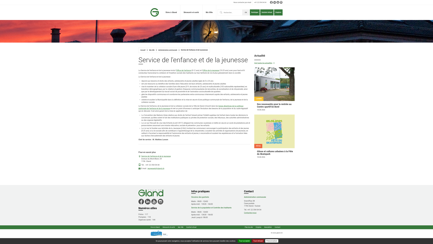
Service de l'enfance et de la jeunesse (156, 156)
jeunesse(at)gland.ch (156, 168)
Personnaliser (271, 241)
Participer (254, 12)
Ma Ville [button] (209, 12)
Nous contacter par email (242, 2)
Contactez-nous (250, 213)
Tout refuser (258, 241)
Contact (277, 227)
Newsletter (268, 227)
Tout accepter (244, 241)
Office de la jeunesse (211, 70)
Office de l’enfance (183, 70)
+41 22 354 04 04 (260, 2)
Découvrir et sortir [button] (191, 12)
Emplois (278, 12)
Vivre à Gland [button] (171, 12)
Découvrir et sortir (169, 227)
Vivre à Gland (155, 227)
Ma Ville (180, 227)
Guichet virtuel (267, 12)
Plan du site (249, 227)
